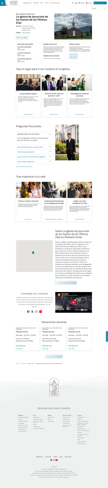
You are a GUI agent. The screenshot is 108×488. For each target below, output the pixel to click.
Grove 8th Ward (73, 58)
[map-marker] (34, 253)
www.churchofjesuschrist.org (66, 283)
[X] (32, 311)
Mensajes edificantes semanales (54, 219)
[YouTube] (40, 311)
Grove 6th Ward (73, 56)
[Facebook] (28, 311)
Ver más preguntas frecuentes (24, 166)
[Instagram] (36, 311)
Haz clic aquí (28, 219)
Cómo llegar (19, 348)
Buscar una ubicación (54, 356)
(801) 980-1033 (26, 32)
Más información (28, 114)
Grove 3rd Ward (73, 54)
